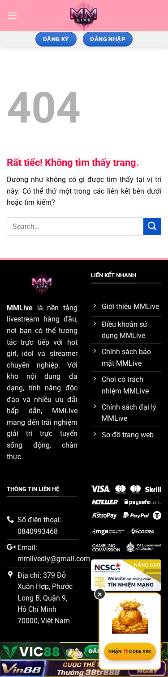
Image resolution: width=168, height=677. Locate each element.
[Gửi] (152, 226)
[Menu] (12, 15)
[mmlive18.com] (84, 15)
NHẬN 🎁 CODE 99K (129, 651)
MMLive (20, 308)
